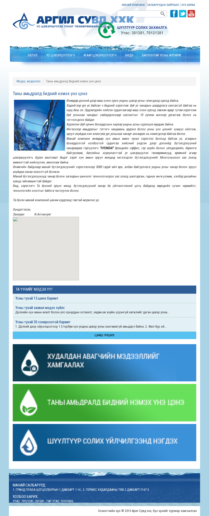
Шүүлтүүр (74, 76)
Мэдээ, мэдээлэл (29, 81)
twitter (182, 13)
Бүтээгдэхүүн (101, 76)
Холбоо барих (132, 76)
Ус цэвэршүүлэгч (60, 55)
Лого (73, 21)
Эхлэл (32, 55)
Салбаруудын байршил (163, 5)
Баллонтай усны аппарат (161, 55)
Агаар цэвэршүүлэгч (99, 55)
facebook (174, 13)
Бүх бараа (188, 5)
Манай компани (133, 5)
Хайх (163, 13)
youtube (191, 13)
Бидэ (129, 55)
